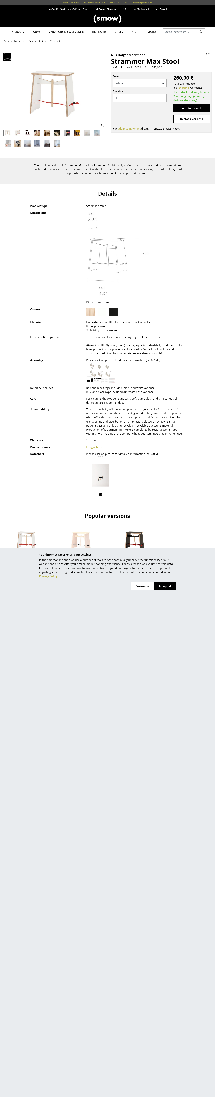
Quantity (118, 91)
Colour (116, 76)
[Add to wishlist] (208, 55)
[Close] (210, 3)
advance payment (129, 129)
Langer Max (94, 447)
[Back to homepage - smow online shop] (107, 18)
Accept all (165, 586)
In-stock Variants (191, 119)
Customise (142, 586)
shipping (184, 87)
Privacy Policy (48, 576)
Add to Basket (191, 108)
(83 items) (50, 41)
